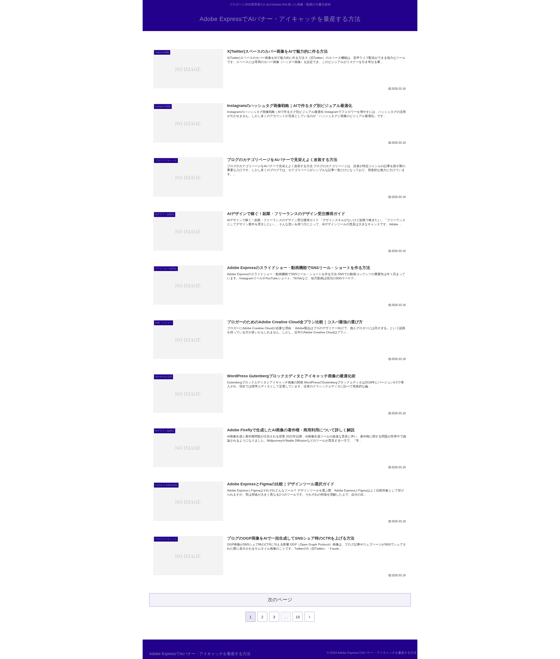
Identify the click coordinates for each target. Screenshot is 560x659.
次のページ (280, 599)
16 (298, 617)
